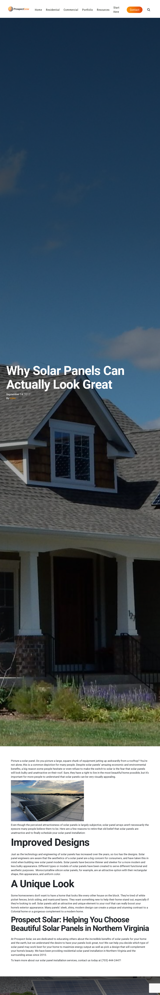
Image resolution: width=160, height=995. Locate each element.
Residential (53, 10)
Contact (134, 10)
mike (13, 398)
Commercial (71, 10)
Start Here (116, 10)
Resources (103, 10)
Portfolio (87, 10)
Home (38, 10)
